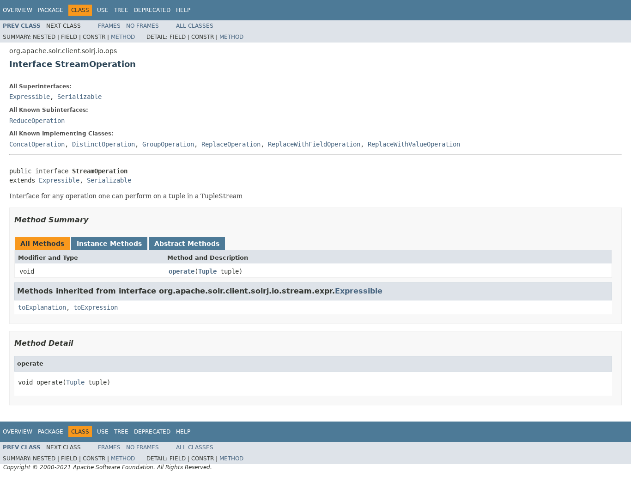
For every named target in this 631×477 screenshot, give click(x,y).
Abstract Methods (186, 243)
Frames (109, 26)
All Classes (194, 26)
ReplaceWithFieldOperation (314, 144)
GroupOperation (168, 144)
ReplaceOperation (231, 144)
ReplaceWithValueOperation (414, 144)
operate (181, 271)
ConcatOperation (37, 144)
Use (103, 10)
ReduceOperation (37, 120)
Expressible (29, 96)
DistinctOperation (103, 144)
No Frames (142, 26)
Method (123, 37)
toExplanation (42, 307)
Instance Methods (109, 243)
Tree (121, 10)
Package (50, 10)
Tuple (207, 271)
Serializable (79, 96)
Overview (17, 10)
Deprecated (152, 10)
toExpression (95, 307)
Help (183, 10)
